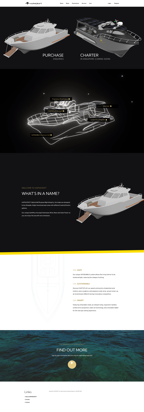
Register (116, 3)
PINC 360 (79, 391)
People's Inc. (73, 391)
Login (109, 3)
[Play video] (72, 364)
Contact (27, 402)
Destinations (75, 3)
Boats (67, 3)
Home (61, 3)
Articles (27, 399)
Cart (90, 3)
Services (84, 3)
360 (76, 391)
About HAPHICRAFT (31, 396)
